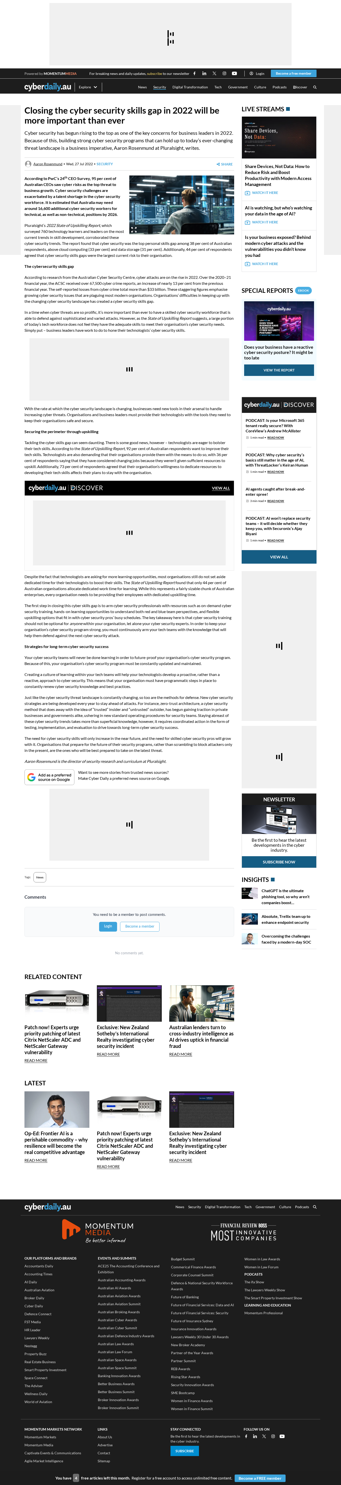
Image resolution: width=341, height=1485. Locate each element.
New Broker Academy (188, 1345)
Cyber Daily (33, 1306)
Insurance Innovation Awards (193, 1329)
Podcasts (280, 87)
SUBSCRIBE (184, 1451)
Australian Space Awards (117, 1360)
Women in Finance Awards (192, 1401)
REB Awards (180, 1369)
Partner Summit (183, 1361)
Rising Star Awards (185, 1377)
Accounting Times (38, 1274)
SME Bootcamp (183, 1393)
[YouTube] (282, 1436)
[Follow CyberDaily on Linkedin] (204, 73)
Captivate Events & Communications (52, 1453)
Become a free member (294, 73)
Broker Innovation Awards (118, 1400)
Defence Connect (37, 1314)
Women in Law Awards (262, 1259)
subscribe (154, 73)
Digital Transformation (190, 87)
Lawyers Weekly (36, 1338)
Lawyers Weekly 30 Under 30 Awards (200, 1337)
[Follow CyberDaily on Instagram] (224, 73)
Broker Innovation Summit (118, 1408)
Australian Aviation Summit (119, 1304)
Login (260, 73)
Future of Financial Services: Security (199, 1313)
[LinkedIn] (255, 1436)
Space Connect (35, 1378)
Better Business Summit (116, 1392)
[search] (315, 1207)
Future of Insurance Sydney (192, 1321)
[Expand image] (134, 229)
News (142, 87)
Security (159, 87)
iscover (300, 87)
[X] (264, 1436)
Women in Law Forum (261, 1267)
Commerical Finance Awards (193, 1267)
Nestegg (30, 1346)
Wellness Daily (35, 1394)
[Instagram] (273, 1436)
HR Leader (32, 1330)
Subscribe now (279, 861)
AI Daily (30, 1282)
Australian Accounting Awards (122, 1280)
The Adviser (33, 1386)
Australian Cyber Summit (117, 1328)
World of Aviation (38, 1402)
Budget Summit (183, 1259)
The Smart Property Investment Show (273, 1298)
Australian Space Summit (117, 1368)
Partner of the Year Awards (192, 1353)
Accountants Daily (38, 1266)
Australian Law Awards (116, 1344)
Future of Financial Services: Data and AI (202, 1305)
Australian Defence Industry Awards (126, 1336)
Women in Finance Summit (192, 1409)
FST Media (32, 1322)
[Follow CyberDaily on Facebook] (194, 73)
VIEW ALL (221, 488)
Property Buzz (35, 1354)
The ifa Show (254, 1282)
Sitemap (104, 1461)
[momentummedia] (97, 1232)
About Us (105, 1437)
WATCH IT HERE (265, 192)
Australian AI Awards (114, 1288)
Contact (104, 1453)
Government (238, 87)
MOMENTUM (60, 73)
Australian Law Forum (115, 1352)
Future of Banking (185, 1297)
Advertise (105, 1445)
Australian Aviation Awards (119, 1296)
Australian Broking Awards (119, 1312)
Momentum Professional (263, 1313)
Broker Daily (34, 1298)
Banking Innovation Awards (119, 1376)
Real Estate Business (40, 1362)
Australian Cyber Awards (117, 1320)
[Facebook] (246, 1436)
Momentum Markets (40, 1437)
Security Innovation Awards (192, 1385)
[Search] (315, 87)
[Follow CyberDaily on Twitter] (214, 73)
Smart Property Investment (45, 1370)
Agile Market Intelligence (43, 1461)
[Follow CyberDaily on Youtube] (234, 73)
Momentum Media (38, 1445)
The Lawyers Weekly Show (264, 1290)
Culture (260, 87)
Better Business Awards (116, 1384)
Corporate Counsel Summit (192, 1275)
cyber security (107, 140)
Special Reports (275, 290)
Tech (218, 87)
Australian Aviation (39, 1290)
